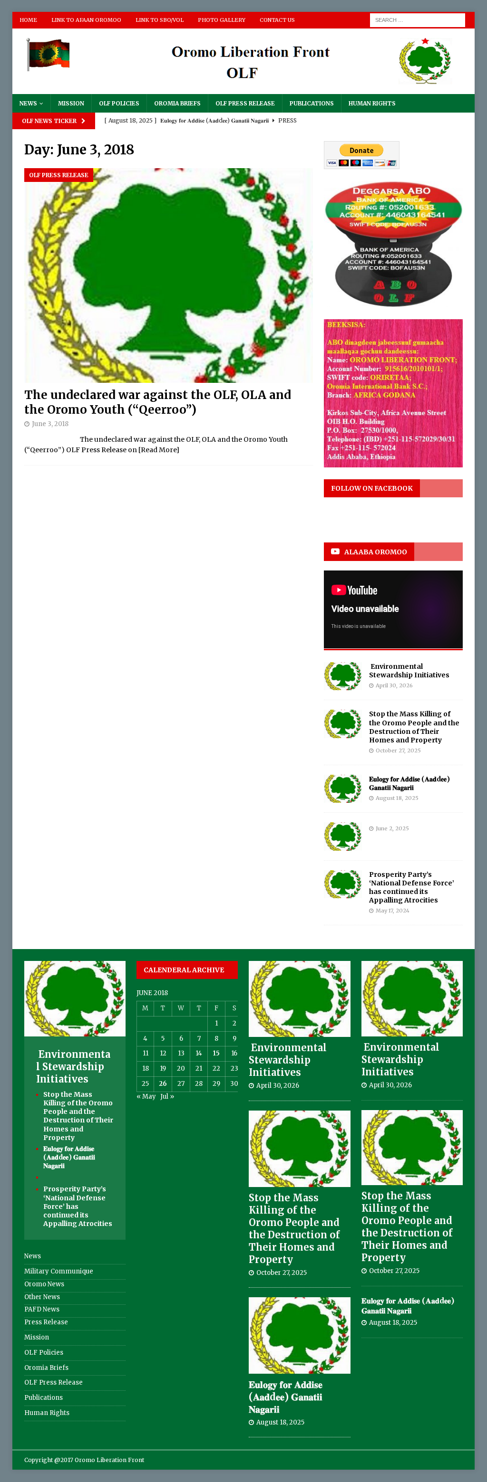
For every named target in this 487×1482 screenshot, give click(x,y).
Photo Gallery (221, 20)
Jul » (167, 1096)
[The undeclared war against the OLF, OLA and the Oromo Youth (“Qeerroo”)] (168, 275)
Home (28, 20)
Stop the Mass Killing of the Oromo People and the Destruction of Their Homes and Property (414, 727)
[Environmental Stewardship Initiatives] (343, 676)
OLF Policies (119, 103)
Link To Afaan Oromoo (86, 20)
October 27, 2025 (398, 750)
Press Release (46, 1322)
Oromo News (44, 1284)
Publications (312, 103)
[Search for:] (417, 19)
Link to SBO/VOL (160, 20)
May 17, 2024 (392, 910)
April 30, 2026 (394, 685)
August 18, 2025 (397, 798)
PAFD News (41, 1309)
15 (216, 1053)
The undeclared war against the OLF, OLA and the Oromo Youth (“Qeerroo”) (157, 402)
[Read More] (158, 450)
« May (146, 1096)
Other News (42, 1297)
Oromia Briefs (177, 103)
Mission (71, 103)
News (28, 103)
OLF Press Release (245, 103)
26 (163, 1084)
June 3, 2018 (50, 424)
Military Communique (58, 1271)
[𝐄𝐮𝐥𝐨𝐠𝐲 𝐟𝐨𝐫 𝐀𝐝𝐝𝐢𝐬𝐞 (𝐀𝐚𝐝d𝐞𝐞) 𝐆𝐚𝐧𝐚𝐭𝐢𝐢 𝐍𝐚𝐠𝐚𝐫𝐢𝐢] (343, 789)
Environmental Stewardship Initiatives (409, 670)
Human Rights (372, 103)
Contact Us (277, 20)
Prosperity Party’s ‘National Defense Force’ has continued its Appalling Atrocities (411, 887)
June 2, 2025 (392, 828)
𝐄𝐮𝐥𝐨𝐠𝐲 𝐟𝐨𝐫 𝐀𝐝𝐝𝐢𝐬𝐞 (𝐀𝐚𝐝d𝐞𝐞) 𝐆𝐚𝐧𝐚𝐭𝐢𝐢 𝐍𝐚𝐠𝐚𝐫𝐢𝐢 (409, 783)
